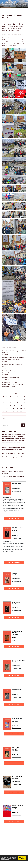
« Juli (3, 418)
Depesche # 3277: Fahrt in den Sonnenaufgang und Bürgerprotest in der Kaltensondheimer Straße (12, 384)
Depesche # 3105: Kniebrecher (16, 476)
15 (21, 405)
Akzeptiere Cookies (22, 857)
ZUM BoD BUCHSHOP (14, 518)
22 (21, 408)
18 (7, 408)
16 (24, 405)
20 (14, 408)
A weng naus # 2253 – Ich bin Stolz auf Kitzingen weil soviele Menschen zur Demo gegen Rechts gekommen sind (12, 27)
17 (3, 408)
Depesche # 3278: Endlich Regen (10, 377)
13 (14, 405)
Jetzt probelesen (16, 491)
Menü (14, 10)
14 (17, 405)
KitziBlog (8, 2)
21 (17, 408)
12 (10, 405)
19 (10, 408)
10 (3, 405)
